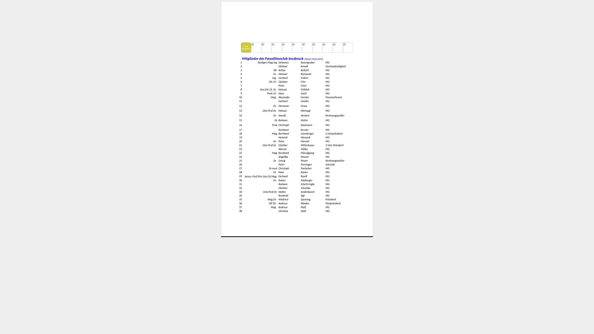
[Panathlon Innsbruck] (297, 17)
